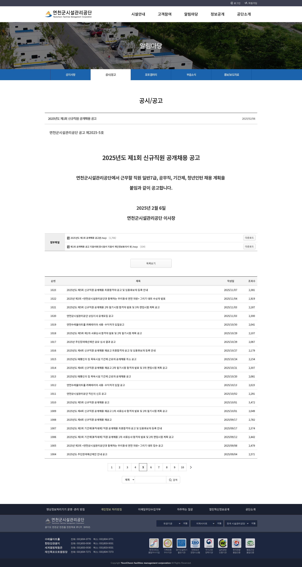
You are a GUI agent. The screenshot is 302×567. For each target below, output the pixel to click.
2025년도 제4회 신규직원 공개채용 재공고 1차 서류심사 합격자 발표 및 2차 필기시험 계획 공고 (117, 411)
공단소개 (251, 509)
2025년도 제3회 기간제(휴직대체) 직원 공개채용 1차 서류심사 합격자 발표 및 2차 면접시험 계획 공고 (120, 437)
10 (182, 467)
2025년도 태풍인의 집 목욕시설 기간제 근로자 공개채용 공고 (99, 376)
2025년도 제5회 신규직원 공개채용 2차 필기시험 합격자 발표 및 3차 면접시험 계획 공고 (113, 307)
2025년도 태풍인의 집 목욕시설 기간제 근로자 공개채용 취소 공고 (101, 359)
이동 (185, 523)
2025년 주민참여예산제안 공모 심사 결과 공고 (91, 342)
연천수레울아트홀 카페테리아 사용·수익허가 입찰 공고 (96, 385)
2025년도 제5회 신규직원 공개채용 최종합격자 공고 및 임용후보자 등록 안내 (107, 290)
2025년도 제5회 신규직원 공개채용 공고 (88, 402)
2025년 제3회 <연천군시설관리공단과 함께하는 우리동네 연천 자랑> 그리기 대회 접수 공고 (115, 445)
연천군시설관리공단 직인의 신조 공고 (86, 394)
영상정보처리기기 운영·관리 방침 (65, 509)
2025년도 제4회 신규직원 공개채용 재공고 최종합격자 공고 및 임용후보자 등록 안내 (111, 350)
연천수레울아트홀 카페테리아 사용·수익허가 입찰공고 (95, 324)
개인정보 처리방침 (111, 509)
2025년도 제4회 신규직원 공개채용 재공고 (89, 419)
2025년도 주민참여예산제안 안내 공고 (87, 454)
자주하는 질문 (185, 509)
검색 (175, 480)
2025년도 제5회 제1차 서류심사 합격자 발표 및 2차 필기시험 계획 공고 (104, 333)
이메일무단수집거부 (149, 509)
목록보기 (151, 263)
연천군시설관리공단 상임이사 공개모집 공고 (90, 316)
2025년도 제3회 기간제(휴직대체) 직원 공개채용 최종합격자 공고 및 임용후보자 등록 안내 (114, 428)
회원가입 (252, 3)
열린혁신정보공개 (219, 509)
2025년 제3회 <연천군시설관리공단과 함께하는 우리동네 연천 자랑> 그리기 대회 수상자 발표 (116, 298)
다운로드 (249, 237)
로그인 (237, 3)
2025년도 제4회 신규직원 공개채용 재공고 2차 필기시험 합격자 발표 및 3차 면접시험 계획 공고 (117, 368)
